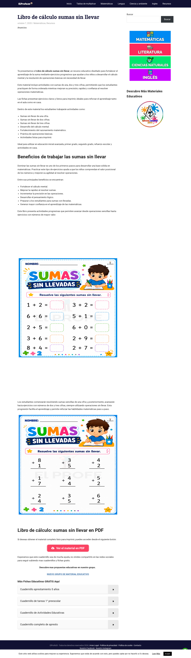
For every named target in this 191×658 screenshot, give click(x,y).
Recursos (167, 3)
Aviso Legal (94, 645)
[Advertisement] (68, 47)
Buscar (130, 14)
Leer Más (156, 654)
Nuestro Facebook (87, 648)
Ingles (154, 3)
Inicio (69, 3)
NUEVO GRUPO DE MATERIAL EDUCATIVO (68, 574)
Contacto (137, 645)
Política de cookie (125, 645)
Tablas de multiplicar (86, 3)
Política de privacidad (108, 645)
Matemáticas (107, 3)
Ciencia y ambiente (138, 3)
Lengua (121, 3)
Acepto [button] (167, 654)
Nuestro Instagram (103, 648)
